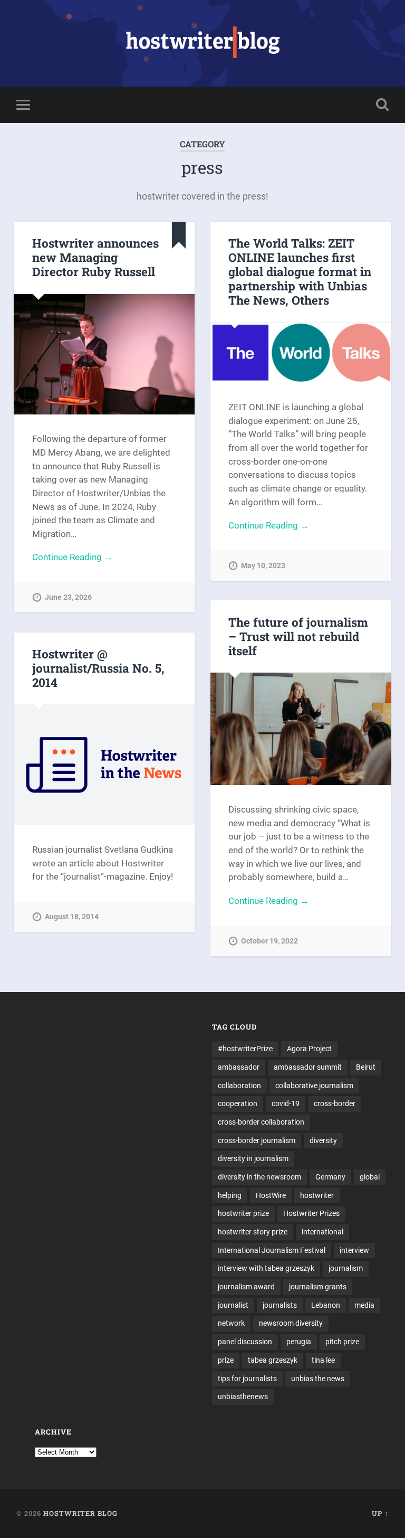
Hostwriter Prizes (311, 1213)
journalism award (246, 1286)
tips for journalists (247, 1378)
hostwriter (317, 1195)
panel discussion (245, 1341)
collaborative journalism (314, 1085)
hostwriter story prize (252, 1232)
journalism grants (317, 1286)
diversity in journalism (253, 1158)
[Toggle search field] (382, 104)
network (231, 1323)
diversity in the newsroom (259, 1177)
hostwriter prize (243, 1213)
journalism (346, 1268)
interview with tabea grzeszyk (266, 1268)
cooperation (237, 1103)
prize (226, 1360)
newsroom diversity (291, 1323)
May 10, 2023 (263, 565)
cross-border (334, 1103)
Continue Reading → (72, 557)
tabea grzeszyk (272, 1360)
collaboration (239, 1085)
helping (230, 1195)
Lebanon (325, 1305)
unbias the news (317, 1378)
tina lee (323, 1360)
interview (354, 1250)
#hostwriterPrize (245, 1048)
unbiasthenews (243, 1396)
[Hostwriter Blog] (202, 43)
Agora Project (309, 1048)
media (364, 1305)
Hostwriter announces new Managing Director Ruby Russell (95, 257)
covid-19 (286, 1103)
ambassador (238, 1067)
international (322, 1232)
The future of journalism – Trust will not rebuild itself (298, 636)
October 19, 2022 (269, 941)
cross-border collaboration (261, 1122)
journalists (280, 1305)
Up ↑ (380, 1513)
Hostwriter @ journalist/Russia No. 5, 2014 (98, 668)
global (370, 1177)
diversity (323, 1140)
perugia (298, 1341)
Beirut (365, 1067)
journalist (233, 1305)
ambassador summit (308, 1067)
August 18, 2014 (72, 916)
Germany (330, 1177)
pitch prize (342, 1341)
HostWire (271, 1195)
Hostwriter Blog (80, 1513)
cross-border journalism (256, 1140)
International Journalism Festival (271, 1250)
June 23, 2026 (68, 597)
